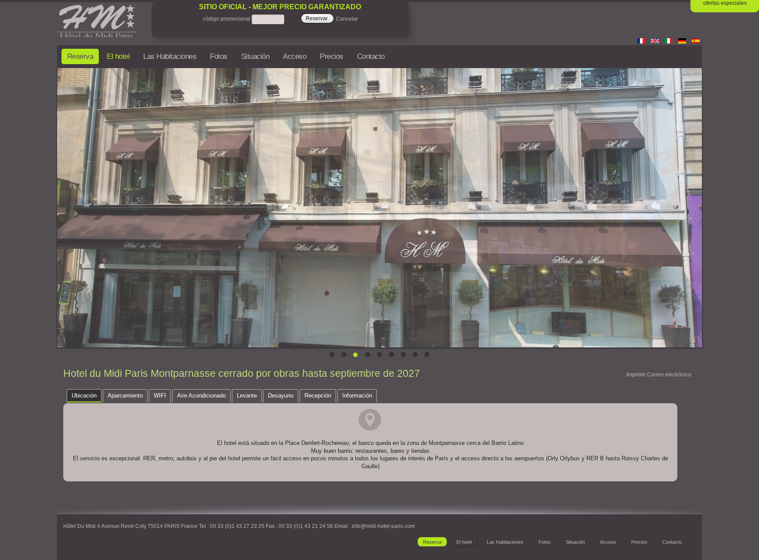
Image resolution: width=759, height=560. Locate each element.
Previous (63, 205)
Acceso (294, 56)
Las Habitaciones (169, 56)
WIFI (160, 395)
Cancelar (347, 19)
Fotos (219, 56)
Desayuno (280, 395)
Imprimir (636, 375)
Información (357, 395)
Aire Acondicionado (201, 395)
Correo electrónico (669, 375)
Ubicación (84, 395)
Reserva (80, 56)
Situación (255, 56)
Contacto (371, 56)
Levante (247, 395)
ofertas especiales (725, 3)
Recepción (317, 395)
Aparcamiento (125, 395)
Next (695, 205)
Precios (331, 56)
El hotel (118, 56)
